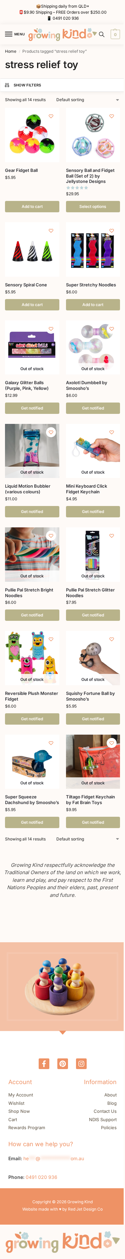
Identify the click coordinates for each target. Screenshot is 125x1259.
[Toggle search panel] (101, 34)
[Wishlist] (51, 116)
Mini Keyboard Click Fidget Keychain (86, 488)
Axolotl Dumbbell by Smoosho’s (86, 385)
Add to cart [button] (32, 206)
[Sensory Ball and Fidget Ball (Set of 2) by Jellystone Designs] (93, 135)
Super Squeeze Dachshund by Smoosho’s (32, 799)
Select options (92, 206)
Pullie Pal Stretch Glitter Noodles (90, 592)
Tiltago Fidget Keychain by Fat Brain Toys (90, 799)
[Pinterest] (62, 1063)
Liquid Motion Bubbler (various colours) (27, 488)
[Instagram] (81, 1063)
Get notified (32, 408)
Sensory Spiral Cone (26, 284)
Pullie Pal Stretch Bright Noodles (29, 592)
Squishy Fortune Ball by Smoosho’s (90, 696)
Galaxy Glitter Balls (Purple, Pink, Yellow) (27, 385)
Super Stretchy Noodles (91, 284)
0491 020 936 (66, 18)
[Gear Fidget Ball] (32, 135)
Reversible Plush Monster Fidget (31, 696)
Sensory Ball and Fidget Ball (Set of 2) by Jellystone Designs (90, 176)
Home (10, 51)
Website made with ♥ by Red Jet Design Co (62, 1209)
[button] (114, 34)
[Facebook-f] (44, 1063)
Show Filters (27, 85)
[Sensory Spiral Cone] (32, 249)
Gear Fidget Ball (21, 170)
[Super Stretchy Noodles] (93, 249)
